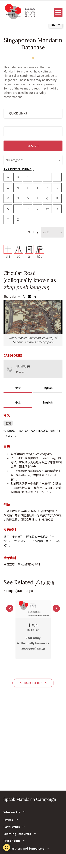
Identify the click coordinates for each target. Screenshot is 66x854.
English (47, 388)
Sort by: (33, 232)
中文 (18, 388)
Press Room (12, 841)
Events (8, 820)
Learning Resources (17, 834)
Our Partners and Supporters (24, 848)
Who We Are (12, 812)
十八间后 (20, 564)
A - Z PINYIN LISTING (18, 169)
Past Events (12, 827)
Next (56, 608)
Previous (9, 608)
